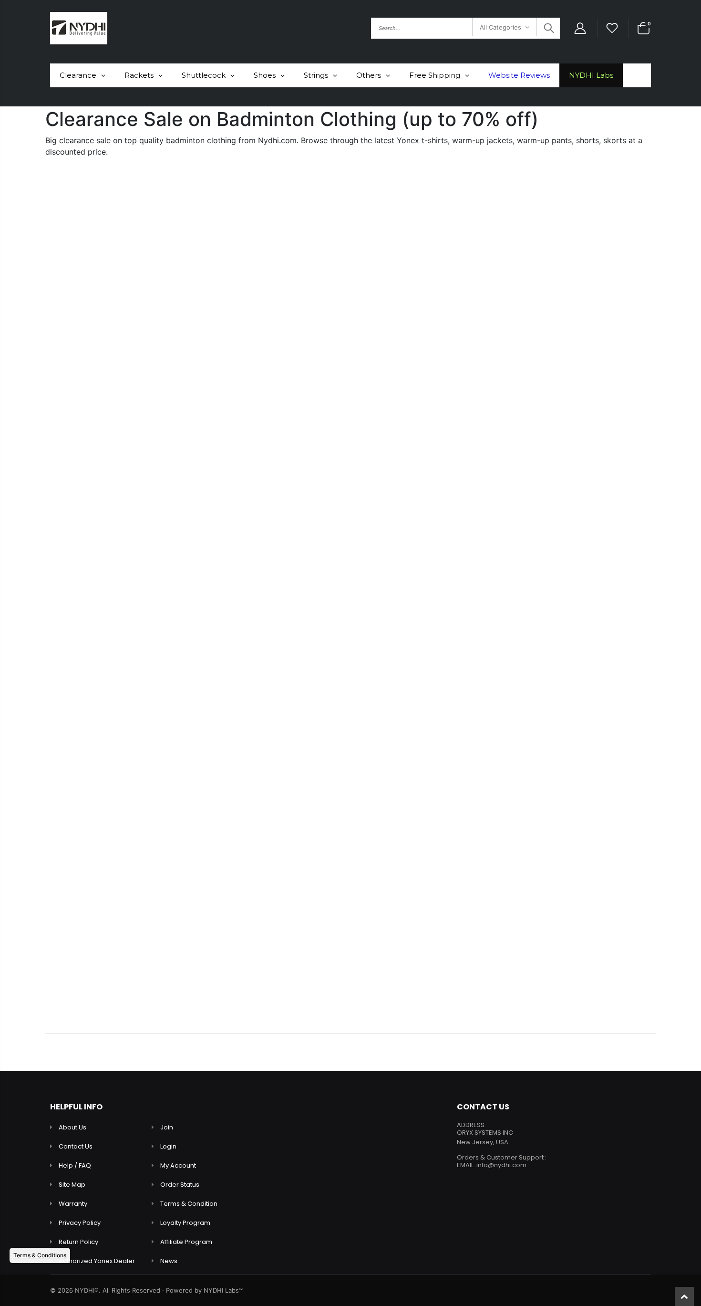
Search (547, 28)
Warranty (73, 1203)
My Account (178, 1165)
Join (166, 1127)
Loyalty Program (185, 1222)
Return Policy (78, 1241)
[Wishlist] (612, 28)
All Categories (500, 27)
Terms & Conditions (39, 1255)
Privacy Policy (80, 1222)
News (168, 1260)
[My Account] (579, 28)
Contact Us (76, 1146)
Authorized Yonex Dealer (97, 1260)
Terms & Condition (188, 1203)
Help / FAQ (75, 1165)
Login (168, 1146)
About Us (72, 1127)
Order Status (179, 1184)
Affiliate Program (186, 1241)
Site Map (72, 1184)
